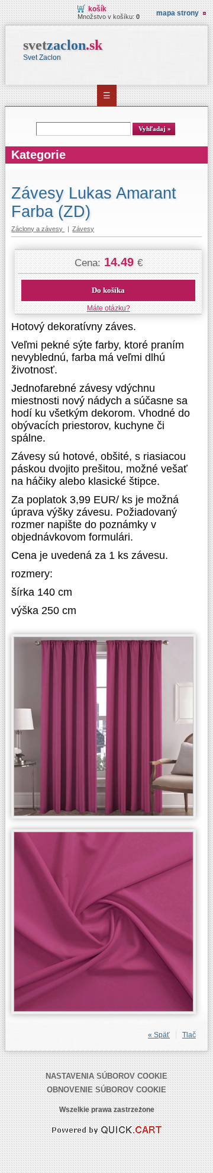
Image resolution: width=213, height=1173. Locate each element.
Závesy (83, 228)
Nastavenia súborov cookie (106, 1076)
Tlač (189, 1035)
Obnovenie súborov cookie (106, 1089)
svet (62, 45)
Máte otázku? (108, 308)
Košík (97, 9)
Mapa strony (177, 13)
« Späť (159, 1035)
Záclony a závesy (37, 228)
